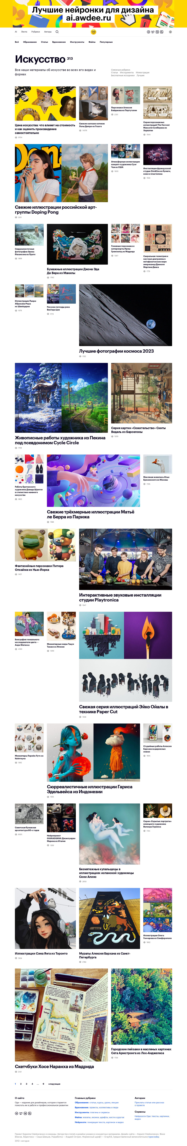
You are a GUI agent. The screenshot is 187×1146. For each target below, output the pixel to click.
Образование (30, 42)
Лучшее (140, 76)
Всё (17, 42)
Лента (24, 32)
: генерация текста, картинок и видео (99, 1122)
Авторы (48, 32)
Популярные (106, 42)
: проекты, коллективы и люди (96, 1108)
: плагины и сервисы (92, 1112)
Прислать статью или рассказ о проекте (149, 1104)
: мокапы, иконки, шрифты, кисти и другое (99, 1117)
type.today (153, 1137)
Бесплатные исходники (123, 76)
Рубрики (35, 32)
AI (16, 32)
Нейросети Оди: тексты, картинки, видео (152, 1117)
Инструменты (77, 42)
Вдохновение (59, 42)
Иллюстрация (142, 73)
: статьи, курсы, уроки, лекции (97, 1103)
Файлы (92, 42)
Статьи (44, 42)
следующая (54, 1084)
